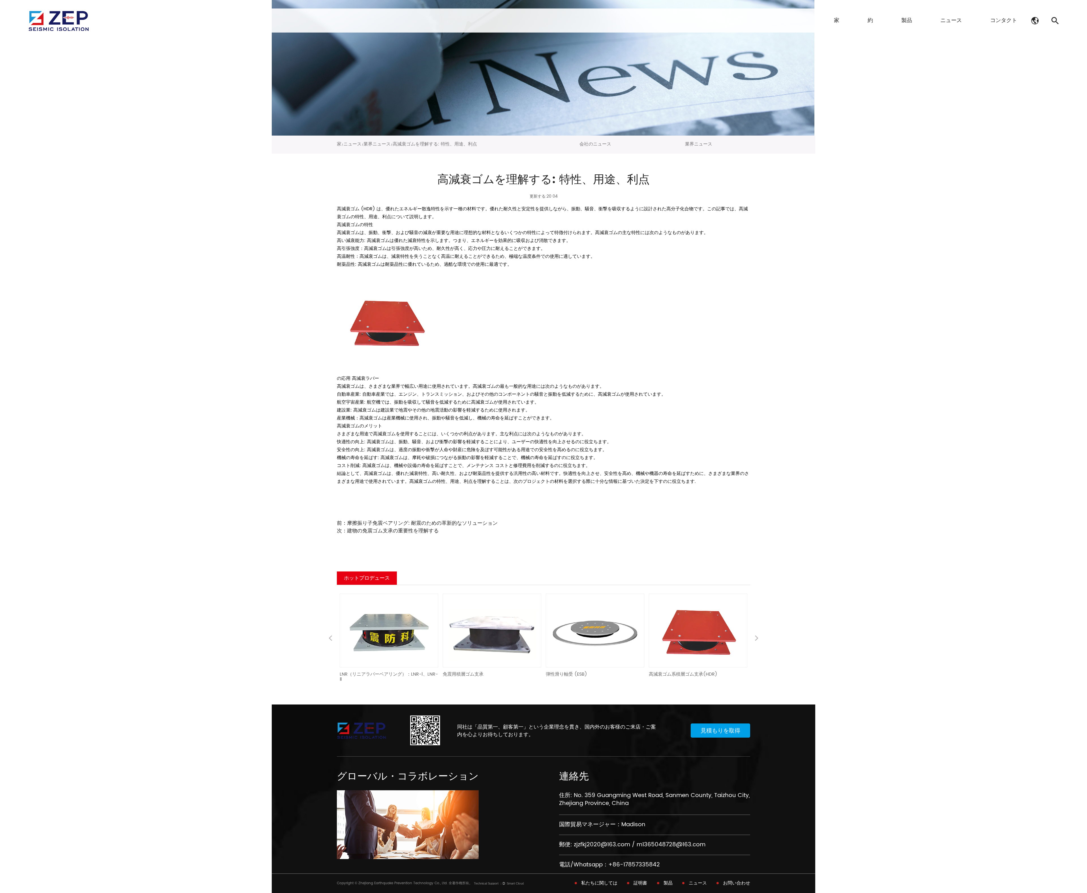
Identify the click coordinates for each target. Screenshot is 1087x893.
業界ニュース (377, 144)
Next (756, 639)
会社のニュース (595, 144)
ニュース (951, 20)
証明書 (640, 883)
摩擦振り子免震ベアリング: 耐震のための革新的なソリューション (422, 523)
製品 (906, 20)
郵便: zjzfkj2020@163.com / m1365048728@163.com (632, 844)
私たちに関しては (599, 883)
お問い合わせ (736, 883)
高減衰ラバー (365, 378)
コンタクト (1003, 20)
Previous (330, 639)
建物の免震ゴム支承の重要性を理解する (393, 531)
